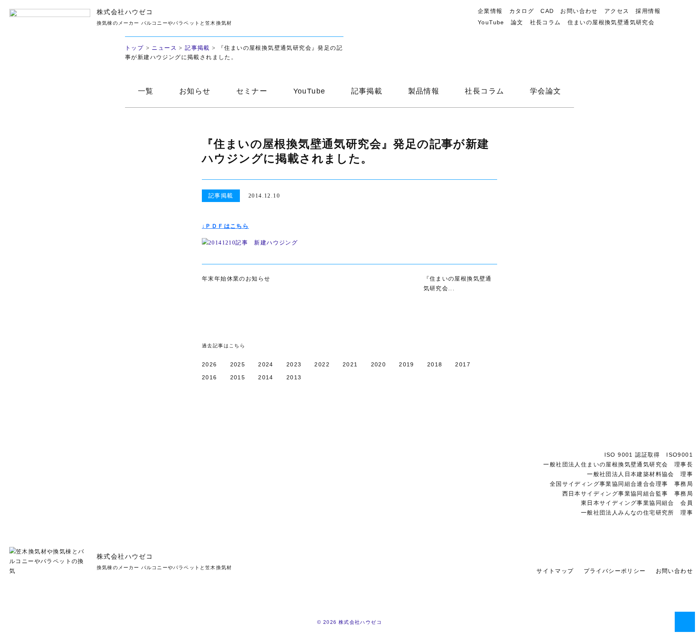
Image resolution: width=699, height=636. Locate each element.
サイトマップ (555, 571)
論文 (517, 22)
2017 (462, 364)
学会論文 (545, 91)
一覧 (146, 91)
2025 (238, 364)
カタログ (521, 11)
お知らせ (195, 91)
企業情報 (490, 11)
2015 (238, 377)
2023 (294, 364)
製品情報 (424, 91)
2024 (265, 364)
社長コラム (545, 22)
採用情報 (648, 11)
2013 (294, 377)
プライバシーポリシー (615, 571)
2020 (378, 364)
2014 (265, 377)
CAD (547, 11)
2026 (209, 364)
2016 (209, 377)
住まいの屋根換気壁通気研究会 (611, 22)
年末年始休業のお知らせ (236, 278)
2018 (435, 364)
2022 (322, 364)
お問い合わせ (578, 11)
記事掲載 (197, 48)
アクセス (616, 11)
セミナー (252, 91)
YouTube (491, 22)
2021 (350, 364)
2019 (406, 364)
